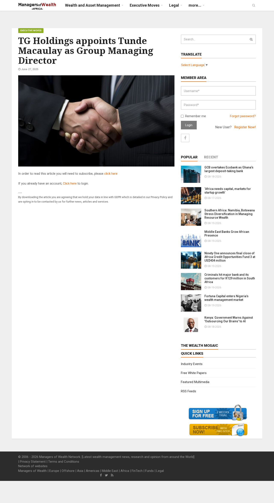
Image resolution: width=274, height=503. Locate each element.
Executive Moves (31, 30)
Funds (149, 471)
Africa (125, 471)
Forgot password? (243, 116)
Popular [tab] (189, 157)
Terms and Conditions (63, 462)
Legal (160, 471)
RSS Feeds (188, 391)
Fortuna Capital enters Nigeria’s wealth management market (226, 297)
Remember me (195, 116)
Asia (80, 471)
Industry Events (192, 364)
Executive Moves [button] (144, 5)
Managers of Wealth (32, 471)
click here (111, 174)
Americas (92, 471)
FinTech (137, 471)
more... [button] (195, 5)
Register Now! (245, 127)
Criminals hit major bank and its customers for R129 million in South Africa (229, 278)
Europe (54, 471)
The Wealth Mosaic (199, 345)
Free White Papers (194, 373)
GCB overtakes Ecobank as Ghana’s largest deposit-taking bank (228, 169)
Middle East (110, 471)
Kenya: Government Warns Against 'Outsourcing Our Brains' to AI (228, 319)
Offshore (68, 471)
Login (188, 125)
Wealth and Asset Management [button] (92, 5)
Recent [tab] (211, 157)
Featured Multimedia (195, 382)
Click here (70, 183)
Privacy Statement (33, 462)
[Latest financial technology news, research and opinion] (37, 6)
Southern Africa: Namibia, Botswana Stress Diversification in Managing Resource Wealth (229, 214)
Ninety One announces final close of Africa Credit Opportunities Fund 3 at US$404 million (229, 257)
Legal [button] (174, 5)
